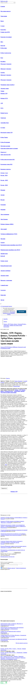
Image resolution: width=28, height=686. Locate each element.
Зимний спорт (4, 253)
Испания (3, 190)
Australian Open (5, 122)
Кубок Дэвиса (4, 137)
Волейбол (3, 61)
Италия (3, 199)
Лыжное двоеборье (5, 270)
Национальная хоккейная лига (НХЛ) (10, 249)
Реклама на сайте (10, 657)
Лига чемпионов (5, 214)
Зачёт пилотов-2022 (6, 154)
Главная (3, 6)
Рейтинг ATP (4, 93)
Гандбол (3, 72)
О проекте (17, 657)
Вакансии (21, 656)
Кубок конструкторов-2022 (8, 159)
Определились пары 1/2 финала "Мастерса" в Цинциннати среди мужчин (12, 624)
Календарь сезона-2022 (6, 164)
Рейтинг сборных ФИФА (7, 224)
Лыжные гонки (5, 88)
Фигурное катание (5, 146)
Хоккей (2, 242)
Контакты (3, 657)
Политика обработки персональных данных (13, 658)
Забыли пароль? (11, 568)
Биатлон (3, 45)
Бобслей (3, 256)
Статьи (2, 26)
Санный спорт (4, 285)
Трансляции (4, 16)
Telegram (15, 656)
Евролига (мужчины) (6, 37)
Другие (2, 300)
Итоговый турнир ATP (6, 132)
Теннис (2, 91)
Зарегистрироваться (21, 568)
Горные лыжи (4, 261)
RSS (2, 656)
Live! (6, 173)
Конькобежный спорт (6, 265)
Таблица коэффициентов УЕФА (9, 234)
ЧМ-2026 (3, 238)
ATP (2, 103)
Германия (3, 204)
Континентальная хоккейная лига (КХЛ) (11, 245)
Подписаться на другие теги (7, 556)
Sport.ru (8, 378)
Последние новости (5, 11)
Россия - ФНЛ (4, 180)
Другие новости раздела (21, 643)
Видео (2, 21)
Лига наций (4, 229)
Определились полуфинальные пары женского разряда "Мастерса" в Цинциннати (12, 628)
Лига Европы (4, 219)
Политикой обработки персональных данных (9, 313)
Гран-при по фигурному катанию (9, 148)
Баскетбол (3, 29)
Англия (2, 195)
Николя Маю (7, 348)
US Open (3, 127)
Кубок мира (4, 48)
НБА (2, 41)
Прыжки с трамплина (6, 280)
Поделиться (4, 488)
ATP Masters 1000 (10, 347)
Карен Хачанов (18, 347)
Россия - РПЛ (4, 175)
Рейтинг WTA (4, 98)
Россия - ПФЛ (4, 185)
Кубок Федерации (5, 142)
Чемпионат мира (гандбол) (7, 84)
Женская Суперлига (6, 68)
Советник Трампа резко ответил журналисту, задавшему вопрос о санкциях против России (12, 542)
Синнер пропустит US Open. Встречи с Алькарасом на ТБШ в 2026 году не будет (13, 636)
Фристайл (3, 295)
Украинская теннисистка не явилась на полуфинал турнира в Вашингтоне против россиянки (13, 534)
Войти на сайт (4, 1)
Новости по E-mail (8, 656)
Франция (3, 209)
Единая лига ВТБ (5, 32)
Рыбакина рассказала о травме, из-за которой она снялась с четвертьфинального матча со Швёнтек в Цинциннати (13, 526)
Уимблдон (3, 117)
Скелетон (3, 290)
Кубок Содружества (6, 53)
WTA (2, 108)
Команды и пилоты (6, 169)
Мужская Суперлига (6, 64)
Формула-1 (3, 152)
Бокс (2, 57)
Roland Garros (4, 113)
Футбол (3, 173)
